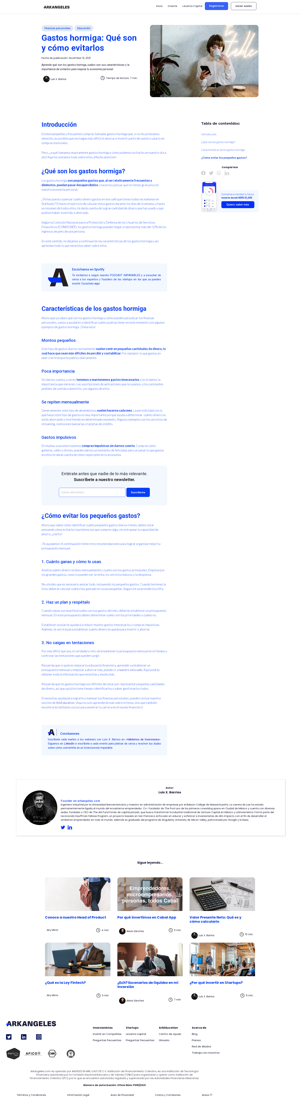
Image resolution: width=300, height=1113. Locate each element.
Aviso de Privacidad (122, 1095)
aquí (96, 283)
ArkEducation (65, 703)
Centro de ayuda (170, 1034)
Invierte (172, 6)
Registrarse (216, 6)
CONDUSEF (67, 227)
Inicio (159, 6)
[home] (57, 7)
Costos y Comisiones (168, 1095)
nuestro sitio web (130, 670)
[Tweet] (211, 173)
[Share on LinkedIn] (227, 173)
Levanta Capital (192, 6)
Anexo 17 (207, 1095)
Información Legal (78, 1095)
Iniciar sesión (243, 6)
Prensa (196, 1040)
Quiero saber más (237, 204)
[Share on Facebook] (203, 173)
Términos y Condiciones (31, 1095)
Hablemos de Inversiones (143, 739)
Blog (194, 1034)
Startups (132, 1027)
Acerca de (199, 1027)
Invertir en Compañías (107, 1034)
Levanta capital (136, 1034)
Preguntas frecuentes (107, 1040)
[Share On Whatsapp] (219, 173)
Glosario (164, 1040)
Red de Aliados (201, 1046)
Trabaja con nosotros (206, 1052)
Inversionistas (103, 1027)
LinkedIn (69, 743)
